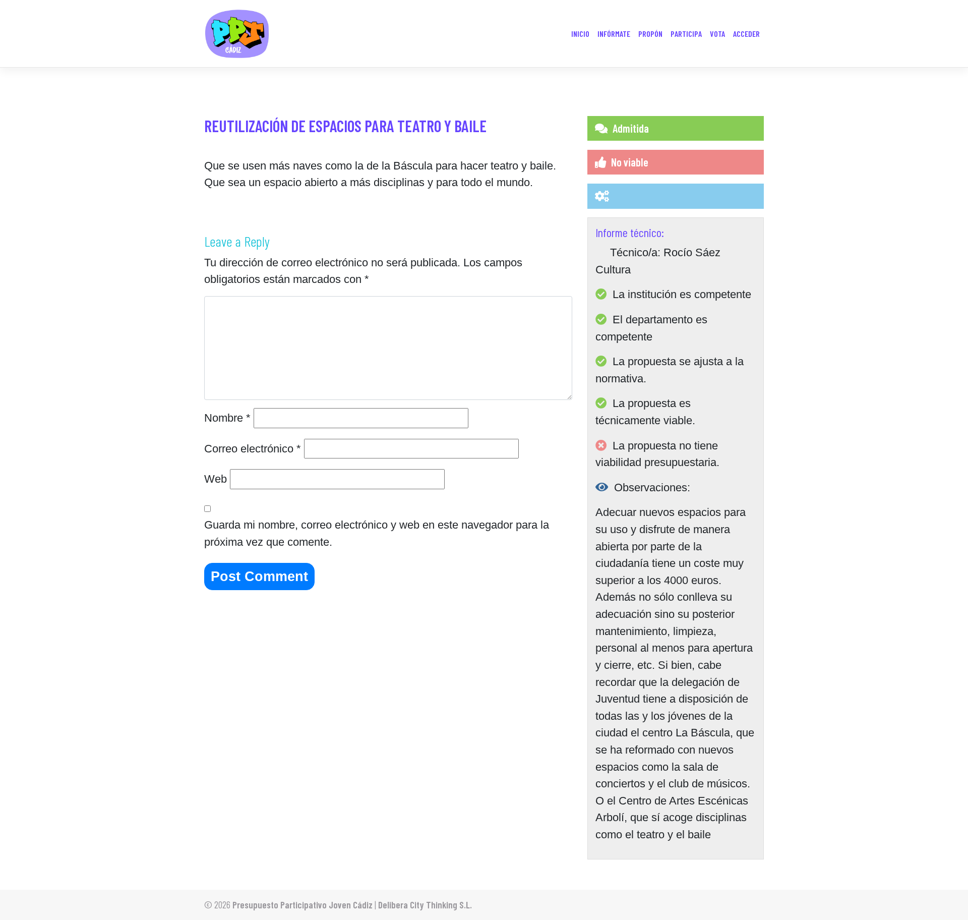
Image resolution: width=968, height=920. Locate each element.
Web (215, 479)
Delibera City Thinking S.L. (425, 904)
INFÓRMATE (613, 33)
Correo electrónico (252, 448)
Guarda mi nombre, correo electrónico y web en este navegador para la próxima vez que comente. (376, 533)
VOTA (717, 33)
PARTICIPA (686, 33)
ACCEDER (746, 33)
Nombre (227, 418)
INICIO (580, 33)
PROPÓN (650, 33)
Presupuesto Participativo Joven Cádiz (302, 904)
